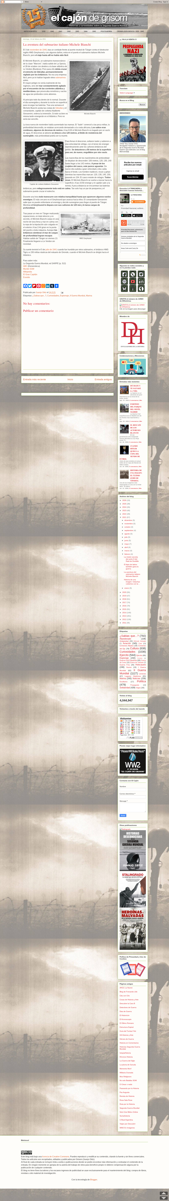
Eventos (139, 658)
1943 (77, 31)
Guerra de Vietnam (137, 662)
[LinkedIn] (141, 284)
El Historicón (124, 1015)
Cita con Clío (125, 996)
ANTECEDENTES (30, 31)
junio (126, 540)
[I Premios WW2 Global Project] (133, 773)
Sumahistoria (125, 1116)
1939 (43, 31)
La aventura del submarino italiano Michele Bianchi (132, 574)
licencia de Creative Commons (55, 1157)
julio (126, 537)
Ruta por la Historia (127, 1104)
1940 (52, 31)
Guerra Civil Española (128, 660)
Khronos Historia (126, 1057)
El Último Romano (127, 1023)
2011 (124, 623)
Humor (129, 667)
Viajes (138, 688)
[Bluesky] (124, 291)
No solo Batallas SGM (128, 1080)
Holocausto (140, 665)
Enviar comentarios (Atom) (73, 389)
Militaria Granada (126, 1073)
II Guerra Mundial (77, 296)
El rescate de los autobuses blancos (135, 429)
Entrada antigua (103, 379)
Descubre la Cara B (127, 1003)
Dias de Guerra (126, 1011)
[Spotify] (124, 284)
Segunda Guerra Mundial (129, 1108)
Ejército (139, 655)
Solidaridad (125, 687)
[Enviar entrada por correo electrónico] (61, 292)
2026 (124, 500)
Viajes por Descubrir (127, 1124)
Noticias (136, 678)
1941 (60, 31)
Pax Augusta (124, 1092)
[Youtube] (132, 284)
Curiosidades (53, 296)
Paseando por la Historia (129, 1088)
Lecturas (142, 674)
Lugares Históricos (133, 676)
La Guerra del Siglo (127, 1061)
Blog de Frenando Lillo (128, 992)
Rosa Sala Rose (126, 1100)
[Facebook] (124, 277)
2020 (124, 592)
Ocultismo (123, 682)
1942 (69, 31)
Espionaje (64, 296)
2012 (124, 619)
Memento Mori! (126, 1069)
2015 (124, 609)
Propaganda (134, 685)
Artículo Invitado (140, 641)
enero (127, 588)
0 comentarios (134, 400)
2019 (124, 596)
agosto (127, 534)
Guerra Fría (125, 665)
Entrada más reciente (34, 379)
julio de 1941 (51, 249)
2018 (124, 599)
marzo (127, 551)
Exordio (26, 277)
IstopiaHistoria (125, 1053)
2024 (124, 507)
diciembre (128, 520)
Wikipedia (27, 272)
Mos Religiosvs (125, 1077)
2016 (124, 606)
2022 (124, 514)
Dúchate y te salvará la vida (135, 388)
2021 (124, 517)
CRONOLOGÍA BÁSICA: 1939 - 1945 (130, 31)
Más (141, 400)
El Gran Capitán (30, 274)
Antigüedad (124, 641)
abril (126, 547)
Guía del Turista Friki (128, 1031)
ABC (25, 266)
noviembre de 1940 (38, 50)
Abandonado (125, 639)
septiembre (129, 530)
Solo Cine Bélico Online (129, 1112)
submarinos (60, 77)
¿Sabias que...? (39, 296)
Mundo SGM (28, 269)
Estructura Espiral (126, 1027)
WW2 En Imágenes (127, 1128)
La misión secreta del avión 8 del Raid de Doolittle (131, 559)
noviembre (128, 524)
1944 (85, 31)
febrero (127, 554)
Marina (89, 296)
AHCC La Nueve (126, 988)
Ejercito (124, 655)
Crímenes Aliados (127, 646)
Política (141, 681)
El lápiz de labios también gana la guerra (131, 567)
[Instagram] (141, 277)
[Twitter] (132, 277)
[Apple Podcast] (132, 291)
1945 (94, 31)
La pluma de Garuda (128, 1065)
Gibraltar (59, 108)
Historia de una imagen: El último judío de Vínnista (136, 475)
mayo (126, 544)
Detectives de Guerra (128, 1007)
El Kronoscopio (125, 1019)
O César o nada (126, 1084)
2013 (124, 616)
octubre (127, 527)
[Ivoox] (141, 291)
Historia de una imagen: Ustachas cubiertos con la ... (132, 582)
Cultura (134, 648)
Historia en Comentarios (129, 1043)
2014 (124, 613)
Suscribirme (132, 177)
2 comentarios (134, 421)
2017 (124, 602)
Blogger (93, 1180)
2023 (124, 510)
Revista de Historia (127, 1096)
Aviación (127, 643)
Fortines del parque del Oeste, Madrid (135, 408)
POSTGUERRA (106, 31)
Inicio (70, 379)
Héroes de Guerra (127, 1039)
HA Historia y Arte (126, 1035)
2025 (124, 504)
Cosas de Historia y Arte (129, 1000)
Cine (140, 643)
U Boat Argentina (126, 1120)
